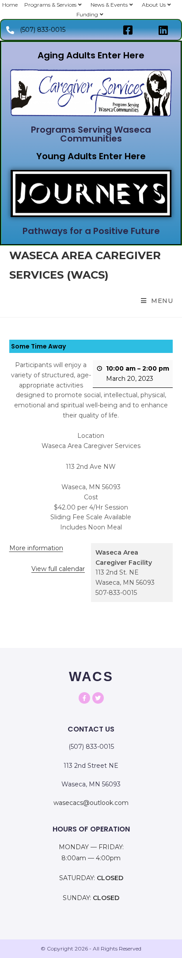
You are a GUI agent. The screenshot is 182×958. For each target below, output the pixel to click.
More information (36, 548)
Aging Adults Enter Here (91, 55)
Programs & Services (50, 4)
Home (10, 4)
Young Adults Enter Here (91, 156)
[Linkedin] (163, 30)
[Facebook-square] (127, 30)
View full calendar (58, 569)
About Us (154, 4)
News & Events (109, 4)
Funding (87, 14)
